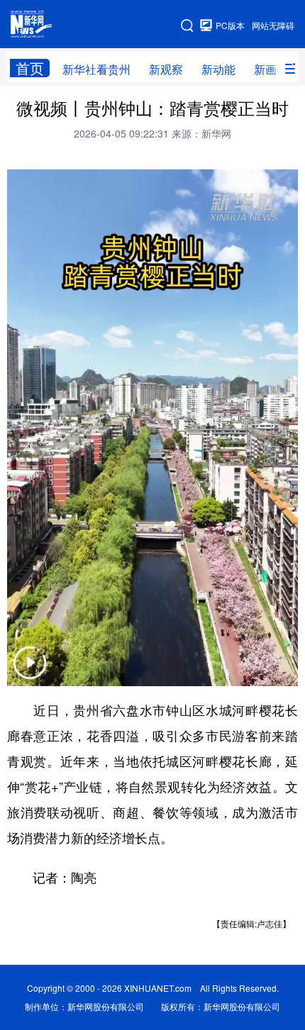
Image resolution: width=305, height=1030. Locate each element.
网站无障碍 (273, 25)
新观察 (166, 69)
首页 (30, 68)
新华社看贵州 (96, 69)
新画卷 (271, 69)
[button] (30, 672)
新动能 (218, 69)
